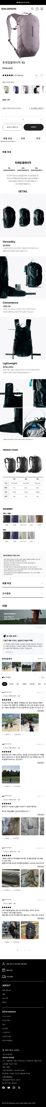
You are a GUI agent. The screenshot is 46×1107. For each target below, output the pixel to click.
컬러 (8, 82)
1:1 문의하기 (6, 1032)
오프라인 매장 (6, 1036)
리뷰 (23, 138)
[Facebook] (3, 1087)
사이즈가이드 (6, 1016)
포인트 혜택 (6, 1020)
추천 (38, 138)
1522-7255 (13, 1064)
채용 (3, 994)
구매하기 (34, 127)
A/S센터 (5, 1028)
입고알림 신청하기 (37, 108)
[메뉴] (42, 9)
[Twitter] (19, 1087)
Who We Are (6, 990)
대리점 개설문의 (7, 1040)
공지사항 (5, 998)
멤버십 (4, 1002)
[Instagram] (14, 1087)
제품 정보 (7, 138)
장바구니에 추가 (12, 127)
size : (4, 100)
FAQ (3, 1024)
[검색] (32, 9)
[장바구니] (37, 9)
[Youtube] (9, 1087)
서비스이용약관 (7, 1054)
